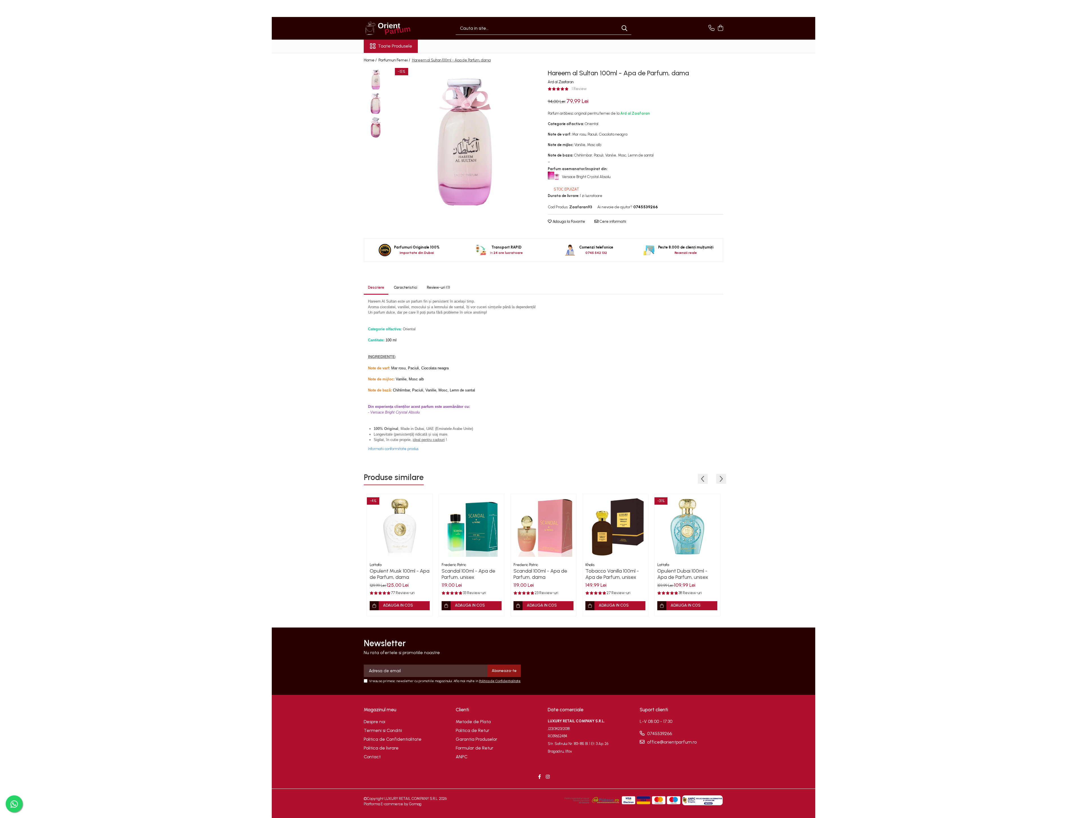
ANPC (462, 756)
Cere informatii (612, 221)
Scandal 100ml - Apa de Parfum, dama (540, 574)
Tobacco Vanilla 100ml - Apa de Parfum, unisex (612, 574)
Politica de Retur (472, 730)
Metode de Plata (473, 721)
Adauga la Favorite (568, 221)
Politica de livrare (381, 748)
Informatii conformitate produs (393, 449)
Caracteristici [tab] (405, 287)
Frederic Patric (454, 565)
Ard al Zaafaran (561, 82)
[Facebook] (539, 777)
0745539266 (659, 733)
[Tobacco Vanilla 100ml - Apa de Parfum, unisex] (615, 527)
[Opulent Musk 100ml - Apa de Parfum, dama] (400, 527)
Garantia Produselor (476, 739)
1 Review (579, 89)
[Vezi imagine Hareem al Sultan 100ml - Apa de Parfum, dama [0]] (376, 79)
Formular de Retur (474, 748)
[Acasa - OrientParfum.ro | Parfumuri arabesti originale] (392, 28)
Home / (371, 60)
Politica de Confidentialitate (500, 681)
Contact (372, 756)
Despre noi (374, 721)
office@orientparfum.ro (671, 742)
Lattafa (375, 565)
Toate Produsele (395, 46)
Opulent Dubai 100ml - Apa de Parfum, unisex (682, 574)
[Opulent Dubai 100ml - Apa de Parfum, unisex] (687, 527)
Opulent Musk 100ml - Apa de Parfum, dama (399, 574)
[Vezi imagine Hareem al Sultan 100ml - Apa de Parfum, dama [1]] (376, 103)
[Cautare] (624, 28)
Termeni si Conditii (383, 730)
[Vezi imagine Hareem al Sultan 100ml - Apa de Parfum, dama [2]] (376, 127)
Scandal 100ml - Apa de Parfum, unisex (468, 574)
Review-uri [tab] (438, 287)
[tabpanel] (465, 141)
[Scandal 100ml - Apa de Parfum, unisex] (472, 527)
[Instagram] (547, 777)
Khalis (589, 565)
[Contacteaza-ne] (711, 28)
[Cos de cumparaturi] (720, 28)
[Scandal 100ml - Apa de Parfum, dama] (543, 527)
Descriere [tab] (376, 287)
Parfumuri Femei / (394, 60)
